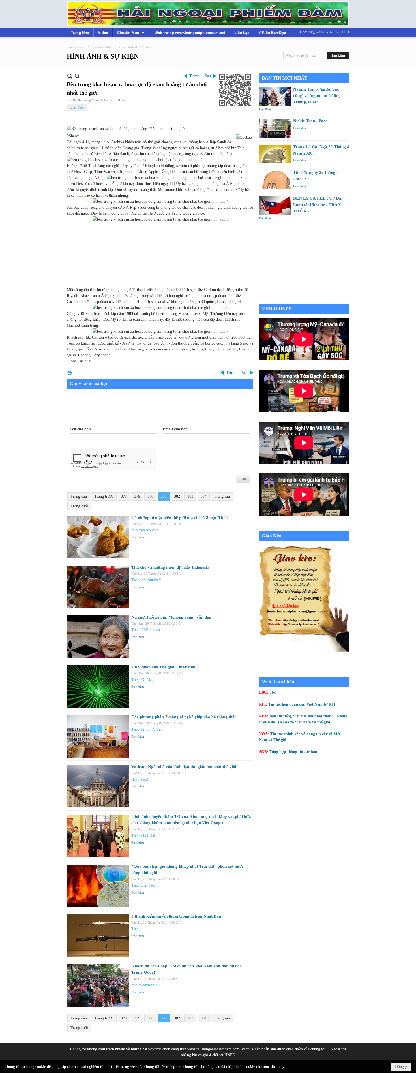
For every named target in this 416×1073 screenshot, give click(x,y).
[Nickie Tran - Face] (275, 128)
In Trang (69, 373)
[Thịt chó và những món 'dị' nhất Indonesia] (98, 587)
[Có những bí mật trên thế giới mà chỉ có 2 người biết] (98, 537)
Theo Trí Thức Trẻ (146, 729)
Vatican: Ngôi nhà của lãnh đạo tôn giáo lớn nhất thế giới (183, 766)
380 (150, 496)
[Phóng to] (77, 76)
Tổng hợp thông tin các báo (293, 752)
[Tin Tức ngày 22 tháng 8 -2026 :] (275, 180)
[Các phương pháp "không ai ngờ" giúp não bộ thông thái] (98, 736)
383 (190, 496)
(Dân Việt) (139, 779)
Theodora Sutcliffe (146, 580)
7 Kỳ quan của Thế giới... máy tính (163, 667)
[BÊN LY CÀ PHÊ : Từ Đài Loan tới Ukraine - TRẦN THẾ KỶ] (275, 205)
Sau (208, 76)
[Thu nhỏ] (70, 76)
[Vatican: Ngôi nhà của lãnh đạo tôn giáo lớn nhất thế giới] (98, 786)
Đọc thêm (137, 537)
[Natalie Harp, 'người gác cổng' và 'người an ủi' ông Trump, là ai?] (275, 96)
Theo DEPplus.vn (145, 630)
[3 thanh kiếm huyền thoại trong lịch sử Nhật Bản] (98, 935)
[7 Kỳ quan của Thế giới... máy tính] (98, 686)
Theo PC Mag (142, 679)
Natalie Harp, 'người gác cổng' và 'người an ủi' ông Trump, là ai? (317, 95)
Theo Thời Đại (143, 835)
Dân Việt (77, 107)
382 (177, 496)
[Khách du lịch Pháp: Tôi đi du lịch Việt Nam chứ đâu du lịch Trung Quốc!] (98, 985)
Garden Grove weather (304, 301)
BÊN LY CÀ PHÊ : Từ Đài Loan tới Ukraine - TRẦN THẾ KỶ (317, 204)
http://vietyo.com (145, 530)
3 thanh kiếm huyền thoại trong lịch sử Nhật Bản (176, 916)
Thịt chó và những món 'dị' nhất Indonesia (170, 567)
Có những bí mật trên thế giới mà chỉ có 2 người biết (179, 517)
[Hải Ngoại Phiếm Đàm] (208, 13)
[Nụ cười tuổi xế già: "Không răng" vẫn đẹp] (98, 636)
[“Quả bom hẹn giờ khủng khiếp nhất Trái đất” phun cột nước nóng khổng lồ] (98, 886)
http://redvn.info (144, 985)
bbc (272, 692)
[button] (131, 32)
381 (164, 496)
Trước (194, 76)
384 (204, 496)
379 (137, 496)
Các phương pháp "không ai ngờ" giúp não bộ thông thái (183, 717)
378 (124, 496)
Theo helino (141, 929)
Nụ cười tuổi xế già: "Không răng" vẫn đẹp (171, 617)
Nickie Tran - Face (310, 121)
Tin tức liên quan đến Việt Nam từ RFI (301, 704)
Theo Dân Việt (143, 885)
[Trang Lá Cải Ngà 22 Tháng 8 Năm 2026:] (275, 154)
